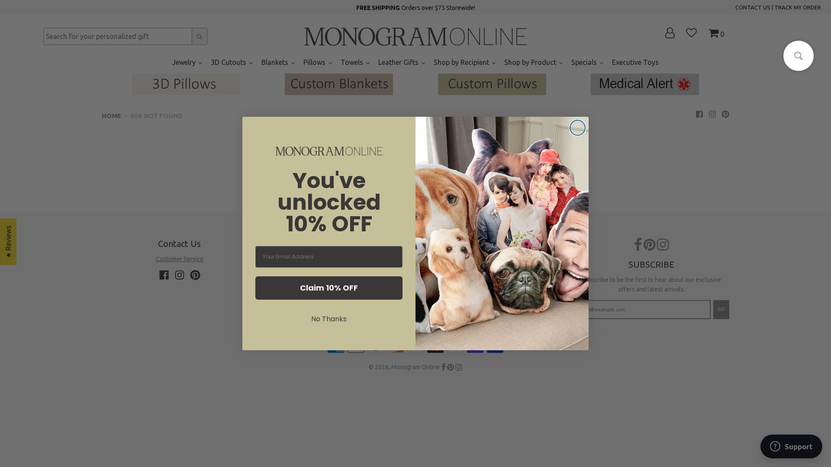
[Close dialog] (577, 127)
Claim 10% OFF (329, 287)
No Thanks (329, 319)
